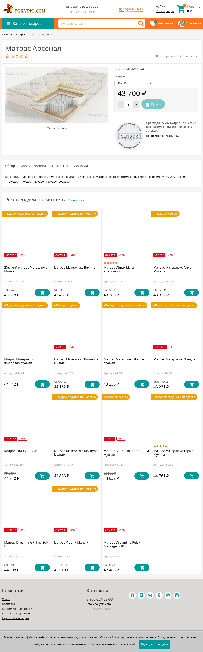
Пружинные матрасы (79, 177)
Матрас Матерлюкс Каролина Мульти (126, 453)
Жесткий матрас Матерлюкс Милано (25, 269)
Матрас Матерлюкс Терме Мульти (173, 453)
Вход (163, 6)
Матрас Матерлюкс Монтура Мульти (76, 453)
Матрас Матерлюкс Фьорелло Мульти (19, 361)
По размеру (156, 177)
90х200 (181, 177)
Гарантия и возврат (15, 618)
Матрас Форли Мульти (71, 542)
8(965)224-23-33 (131, 9)
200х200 (64, 181)
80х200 (170, 177)
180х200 (51, 181)
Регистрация (165, 11)
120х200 (12, 181)
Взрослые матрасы (50, 177)
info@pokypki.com (99, 604)
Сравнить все (76, 200)
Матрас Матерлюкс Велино (75, 267)
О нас (6, 599)
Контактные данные (16, 613)
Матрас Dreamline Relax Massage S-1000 (122, 544)
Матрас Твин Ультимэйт (22, 451)
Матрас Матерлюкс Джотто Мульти (124, 361)
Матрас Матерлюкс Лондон (174, 359)
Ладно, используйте (154, 644)
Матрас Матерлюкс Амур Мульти (172, 269)
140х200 (25, 181)
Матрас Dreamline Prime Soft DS (26, 544)
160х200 (38, 181)
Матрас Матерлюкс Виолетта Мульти (76, 361)
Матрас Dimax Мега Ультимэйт (119, 269)
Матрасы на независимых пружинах (121, 177)
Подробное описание (160, 136)
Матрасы (28, 177)
